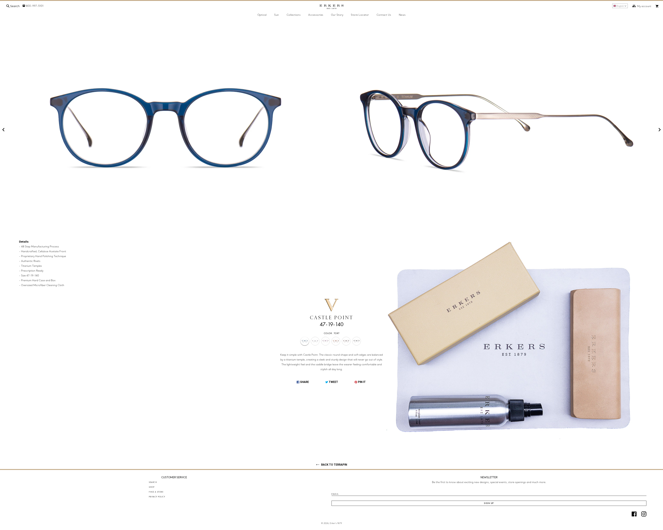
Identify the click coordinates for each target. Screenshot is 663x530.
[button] (620, 6)
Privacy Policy (157, 496)
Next (659, 129)
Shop (151, 487)
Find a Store (156, 492)
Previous (3, 129)
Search (153, 482)
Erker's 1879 (336, 523)
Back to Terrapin (334, 464)
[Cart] (657, 6)
